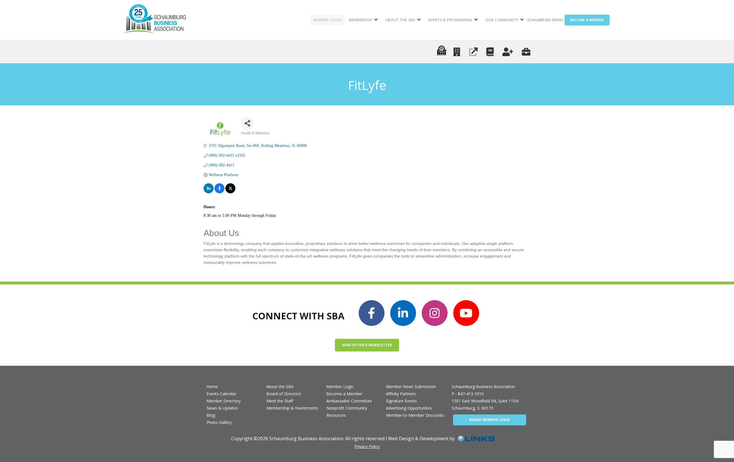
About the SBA (280, 386)
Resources (336, 415)
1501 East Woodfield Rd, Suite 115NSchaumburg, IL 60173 (485, 404)
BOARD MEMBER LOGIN (489, 419)
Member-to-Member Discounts (415, 415)
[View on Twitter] (230, 188)
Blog (210, 415)
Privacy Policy (367, 446)
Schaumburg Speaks (545, 19)
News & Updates (222, 408)
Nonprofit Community (346, 408)
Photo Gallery (219, 422)
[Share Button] (247, 123)
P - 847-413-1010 (468, 393)
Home (212, 386)
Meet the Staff (279, 401)
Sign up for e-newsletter (367, 345)
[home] (154, 20)
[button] (363, 20)
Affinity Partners (401, 393)
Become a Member (344, 393)
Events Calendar (221, 393)
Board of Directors (283, 393)
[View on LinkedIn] (209, 188)
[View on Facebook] (219, 188)
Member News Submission (411, 386)
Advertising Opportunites (409, 408)
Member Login (340, 386)
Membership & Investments (292, 408)
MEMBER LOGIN (327, 19)
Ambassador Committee (349, 401)
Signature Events (401, 401)
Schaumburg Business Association (483, 386)
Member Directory (223, 401)
